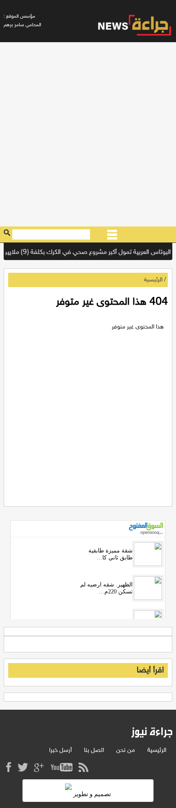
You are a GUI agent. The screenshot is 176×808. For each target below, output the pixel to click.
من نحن (125, 750)
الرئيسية (153, 279)
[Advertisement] (88, 134)
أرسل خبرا (60, 750)
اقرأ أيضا (150, 670)
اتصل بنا (94, 750)
